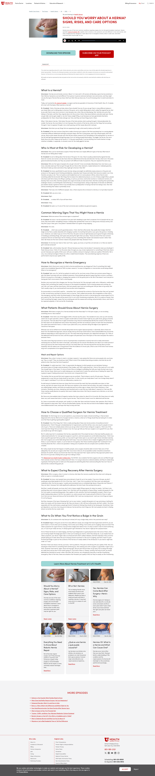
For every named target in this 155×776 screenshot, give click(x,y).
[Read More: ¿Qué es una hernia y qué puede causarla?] (77, 628)
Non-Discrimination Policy (62, 761)
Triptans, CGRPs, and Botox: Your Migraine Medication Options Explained (52, 713)
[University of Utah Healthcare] (115, 740)
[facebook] (109, 753)
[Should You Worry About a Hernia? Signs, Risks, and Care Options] (53, 595)
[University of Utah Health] (7, 3)
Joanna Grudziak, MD (74, 32)
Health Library (54, 11)
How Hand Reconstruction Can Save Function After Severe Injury (50, 708)
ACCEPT (125, 769)
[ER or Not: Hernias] (77, 595)
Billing (32, 747)
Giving (32, 754)
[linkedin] (115, 753)
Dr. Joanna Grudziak (60, 103)
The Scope (45, 11)
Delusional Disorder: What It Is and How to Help (45, 703)
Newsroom (33, 758)
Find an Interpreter (35, 749)
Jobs (31, 751)
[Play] (65, 41)
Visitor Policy (59, 749)
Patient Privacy (60, 747)
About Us (32, 742)
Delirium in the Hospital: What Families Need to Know (46, 698)
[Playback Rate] (123, 41)
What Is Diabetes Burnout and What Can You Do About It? (48, 718)
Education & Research (56, 3)
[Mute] (75, 41)
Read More (96, 615)
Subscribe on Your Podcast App (97, 54)
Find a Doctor (19, 3)
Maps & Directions (35, 756)
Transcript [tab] (45, 64)
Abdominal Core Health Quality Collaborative (57, 458)
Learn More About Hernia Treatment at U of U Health (77, 563)
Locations (29, 3)
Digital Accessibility (61, 754)
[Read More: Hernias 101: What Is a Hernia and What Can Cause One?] (102, 628)
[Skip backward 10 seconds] (69, 41)
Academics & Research (36, 744)
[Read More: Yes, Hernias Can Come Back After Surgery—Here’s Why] (102, 574)
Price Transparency (61, 742)
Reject (136, 769)
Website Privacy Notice (62, 756)
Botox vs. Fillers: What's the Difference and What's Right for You (50, 705)
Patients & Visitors (39, 3)
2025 (66, 11)
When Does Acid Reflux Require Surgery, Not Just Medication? (49, 700)
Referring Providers (35, 761)
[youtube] (112, 753)
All (61, 11)
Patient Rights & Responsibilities (64, 744)
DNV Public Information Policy (64, 758)
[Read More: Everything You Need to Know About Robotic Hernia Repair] (53, 628)
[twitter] (106, 753)
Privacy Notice (23, 772)
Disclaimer (58, 751)
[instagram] (118, 753)
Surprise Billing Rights (61, 763)
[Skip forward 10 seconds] (72, 41)
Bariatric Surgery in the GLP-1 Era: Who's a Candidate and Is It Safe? (51, 716)
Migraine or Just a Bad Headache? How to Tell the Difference (49, 721)
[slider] (99, 40)
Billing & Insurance (130, 3)
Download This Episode (58, 53)
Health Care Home (34, 11)
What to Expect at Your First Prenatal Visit (43, 711)
